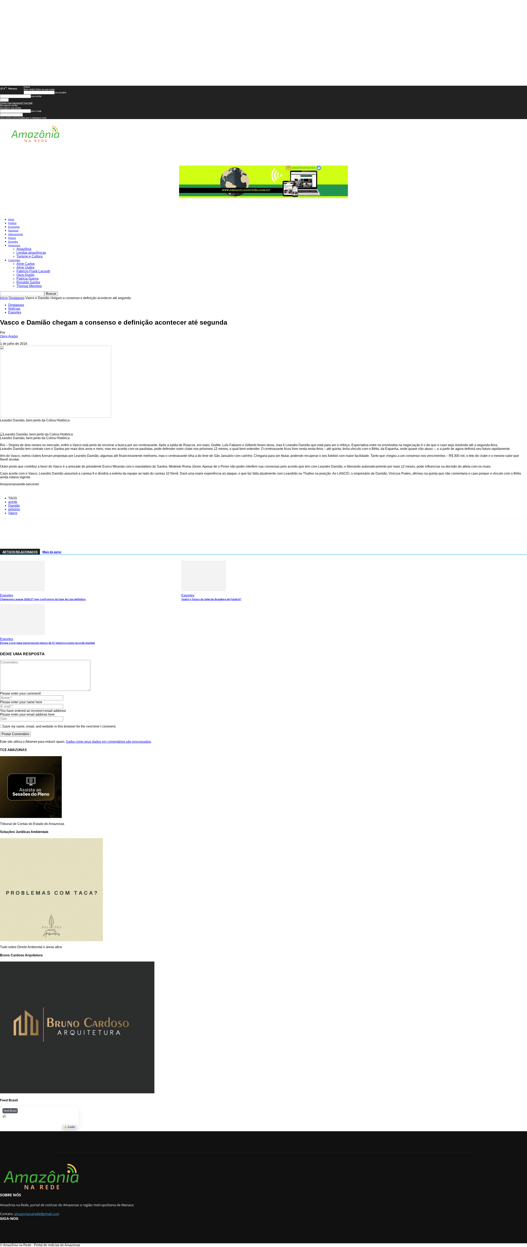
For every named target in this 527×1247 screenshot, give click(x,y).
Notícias (14, 308)
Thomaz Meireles (29, 286)
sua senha (36, 96)
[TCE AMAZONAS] (31, 817)
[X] (20, 529)
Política (12, 223)
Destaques (16, 298)
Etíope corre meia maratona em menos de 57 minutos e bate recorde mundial (47, 643)
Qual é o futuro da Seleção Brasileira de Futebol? (211, 599)
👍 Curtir (69, 1127)
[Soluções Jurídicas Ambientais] (51, 940)
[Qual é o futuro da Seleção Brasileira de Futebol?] (203, 590)
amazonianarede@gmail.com (36, 1214)
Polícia (12, 238)
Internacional (15, 234)
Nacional (13, 230)
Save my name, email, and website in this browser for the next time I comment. (59, 726)
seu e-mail (36, 111)
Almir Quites (25, 267)
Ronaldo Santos (28, 282)
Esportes (13, 241)
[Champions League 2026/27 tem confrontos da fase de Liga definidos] (22, 590)
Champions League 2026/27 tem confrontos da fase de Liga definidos (43, 599)
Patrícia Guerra (27, 278)
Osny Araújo (25, 275)
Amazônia (23, 249)
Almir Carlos (25, 264)
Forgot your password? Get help (16, 103)
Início (11, 219)
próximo (14, 509)
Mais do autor (52, 552)
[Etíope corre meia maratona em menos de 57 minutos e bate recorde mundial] (22, 634)
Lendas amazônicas (31, 252)
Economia (14, 227)
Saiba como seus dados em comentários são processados (108, 741)
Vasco (12, 513)
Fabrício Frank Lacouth (33, 271)
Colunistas (14, 260)
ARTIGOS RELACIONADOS (19, 552)
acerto (12, 502)
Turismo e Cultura (29, 256)
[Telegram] (47, 529)
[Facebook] (6, 529)
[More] (63, 529)
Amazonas (14, 245)
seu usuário (60, 92)
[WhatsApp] (33, 529)
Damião (14, 505)
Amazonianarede (28, 1117)
